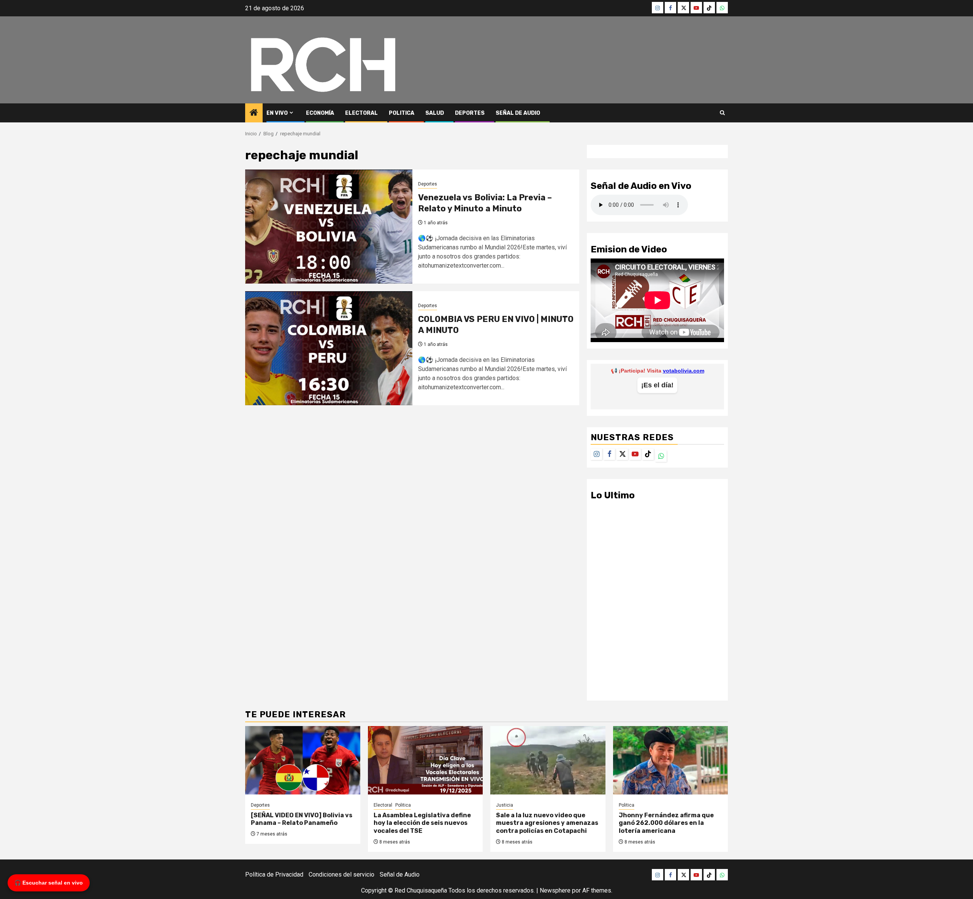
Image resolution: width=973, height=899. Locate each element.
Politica (401, 113)
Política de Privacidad (274, 874)
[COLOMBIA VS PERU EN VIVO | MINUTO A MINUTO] (328, 348)
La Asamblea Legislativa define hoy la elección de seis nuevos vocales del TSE (422, 823)
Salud (434, 113)
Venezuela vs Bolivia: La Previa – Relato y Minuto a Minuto (485, 203)
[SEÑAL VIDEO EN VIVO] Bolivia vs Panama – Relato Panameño (301, 819)
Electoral (361, 113)
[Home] (254, 113)
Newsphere (555, 890)
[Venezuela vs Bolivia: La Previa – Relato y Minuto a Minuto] (328, 227)
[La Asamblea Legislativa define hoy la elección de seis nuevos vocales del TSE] (425, 760)
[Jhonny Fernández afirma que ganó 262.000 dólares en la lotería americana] (670, 760)
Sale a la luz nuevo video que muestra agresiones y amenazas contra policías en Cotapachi (547, 823)
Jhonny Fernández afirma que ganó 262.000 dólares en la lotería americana (666, 823)
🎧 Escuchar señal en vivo (48, 883)
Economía (320, 113)
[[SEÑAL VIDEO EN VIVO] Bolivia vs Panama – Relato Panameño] (302, 760)
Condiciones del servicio (341, 874)
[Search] (722, 113)
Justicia (504, 805)
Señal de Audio (518, 113)
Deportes (470, 113)
